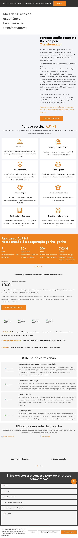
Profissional (20, 146)
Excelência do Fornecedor (58, 216)
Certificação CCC (25, 394)
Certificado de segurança (28, 381)
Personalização (20, 193)
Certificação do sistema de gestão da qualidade (37, 364)
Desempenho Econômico (58, 147)
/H (63, 248)
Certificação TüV (25, 411)
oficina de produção (58, 459)
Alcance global (58, 170)
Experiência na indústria (58, 193)
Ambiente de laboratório (19, 459)
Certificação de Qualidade (20, 216)
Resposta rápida (20, 170)
